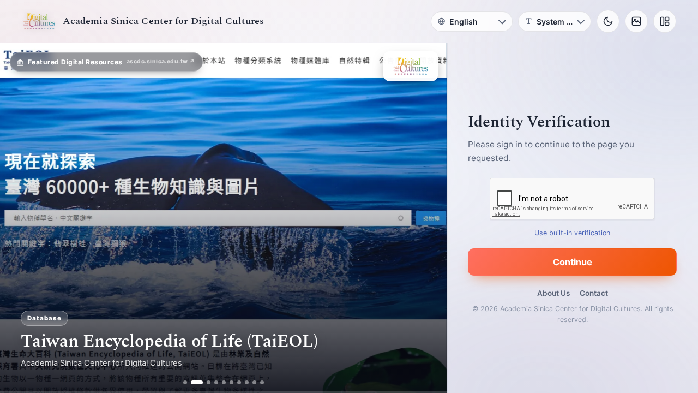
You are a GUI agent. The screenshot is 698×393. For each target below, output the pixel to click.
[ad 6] (231, 382)
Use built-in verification (573, 233)
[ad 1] (185, 382)
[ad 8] (247, 382)
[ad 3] (204, 382)
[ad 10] (262, 382)
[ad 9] (254, 382)
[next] (427, 218)
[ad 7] (239, 382)
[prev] (20, 218)
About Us (553, 293)
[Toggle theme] (608, 21)
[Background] (636, 21)
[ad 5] (224, 382)
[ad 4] (216, 382)
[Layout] (664, 21)
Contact (594, 293)
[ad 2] (193, 382)
